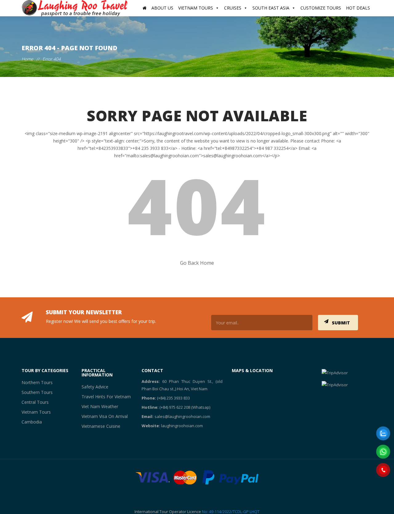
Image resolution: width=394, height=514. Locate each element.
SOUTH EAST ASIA (270, 8)
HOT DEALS (358, 8)
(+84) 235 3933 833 (173, 398)
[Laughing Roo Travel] (75, 8)
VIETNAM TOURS (195, 8)
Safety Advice (93, 386)
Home (27, 59)
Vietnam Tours (34, 412)
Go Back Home (197, 262)
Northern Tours (35, 382)
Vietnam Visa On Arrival (102, 416)
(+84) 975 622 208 (174, 407)
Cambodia (31, 421)
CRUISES (232, 8)
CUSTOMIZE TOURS (320, 8)
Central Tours (33, 402)
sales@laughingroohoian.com (182, 416)
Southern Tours (35, 392)
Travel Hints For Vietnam (103, 396)
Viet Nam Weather (97, 406)
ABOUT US (162, 8)
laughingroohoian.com (182, 425)
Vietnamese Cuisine (98, 426)
